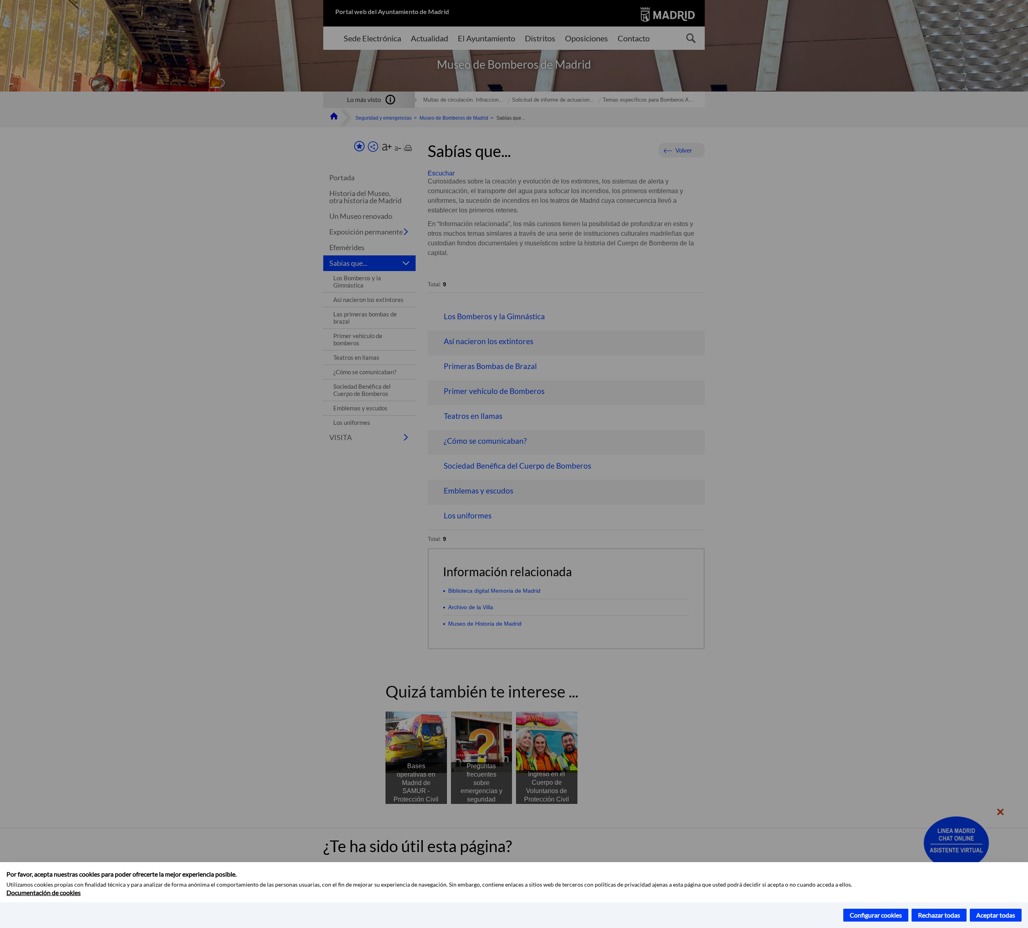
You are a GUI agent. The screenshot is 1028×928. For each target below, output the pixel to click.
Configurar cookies (876, 915)
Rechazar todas (939, 915)
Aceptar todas (995, 915)
